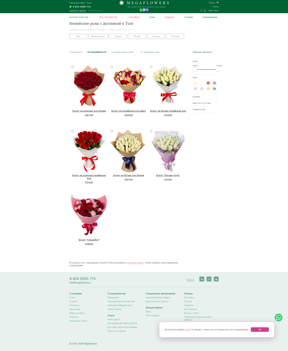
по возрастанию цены (122, 52)
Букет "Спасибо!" (89, 239)
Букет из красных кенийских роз (89, 177)
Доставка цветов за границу (122, 327)
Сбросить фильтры (202, 52)
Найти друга (114, 319)
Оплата (188, 301)
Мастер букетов (108, 17)
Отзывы (188, 17)
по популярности (96, 52)
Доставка (189, 297)
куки (187, 329)
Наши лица (74, 309)
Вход (148, 311)
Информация (210, 17)
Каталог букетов (78, 17)
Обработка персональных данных (197, 318)
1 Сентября (133, 17)
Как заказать (190, 309)
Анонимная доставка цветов (122, 323)
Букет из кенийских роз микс (128, 111)
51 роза (156, 36)
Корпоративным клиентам (121, 301)
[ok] (209, 279)
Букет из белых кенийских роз (168, 111)
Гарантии (189, 305)
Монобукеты (98, 36)
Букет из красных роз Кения (89, 111)
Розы (152, 17)
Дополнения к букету (157, 301)
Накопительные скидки (158, 297)
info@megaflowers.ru (80, 282)
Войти (212, 2)
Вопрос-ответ (191, 313)
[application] (190, 278)
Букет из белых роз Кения (128, 175)
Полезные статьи (78, 321)
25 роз (117, 36)
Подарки (169, 17)
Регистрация (152, 315)
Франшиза (113, 297)
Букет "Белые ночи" (168, 175)
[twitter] (216, 279)
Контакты (74, 305)
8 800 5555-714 (82, 279)
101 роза (175, 36)
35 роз (137, 36)
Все (78, 36)
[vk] (201, 279)
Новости (73, 317)
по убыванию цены (150, 52)
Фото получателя (117, 331)
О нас (72, 297)
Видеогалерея (76, 313)
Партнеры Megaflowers (120, 305)
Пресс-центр (114, 309)
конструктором (135, 262)
